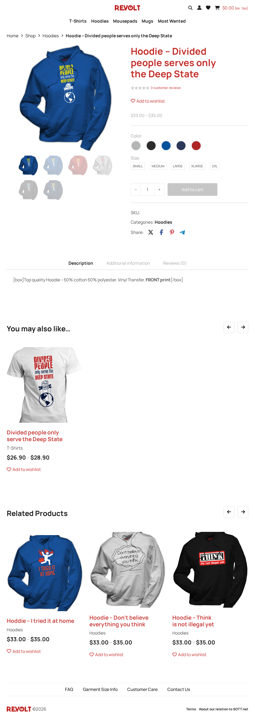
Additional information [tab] (128, 263)
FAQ (69, 689)
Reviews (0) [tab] (175, 263)
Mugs (147, 21)
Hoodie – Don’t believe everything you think (118, 621)
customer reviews (166, 87)
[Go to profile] (199, 7)
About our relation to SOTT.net (223, 709)
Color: (136, 136)
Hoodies (100, 21)
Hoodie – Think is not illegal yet (193, 621)
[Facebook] (161, 232)
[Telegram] (182, 232)
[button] (208, 7)
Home (12, 36)
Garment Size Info (100, 689)
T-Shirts (77, 21)
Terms (191, 709)
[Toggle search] (190, 8)
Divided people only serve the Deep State (35, 435)
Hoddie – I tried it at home (40, 621)
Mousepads (125, 21)
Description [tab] (80, 263)
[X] (150, 232)
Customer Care (142, 689)
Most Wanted (172, 21)
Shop (30, 36)
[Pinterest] (172, 232)
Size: (135, 158)
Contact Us (178, 689)
